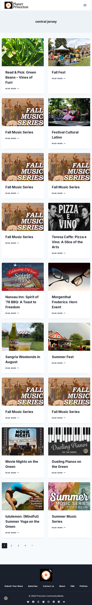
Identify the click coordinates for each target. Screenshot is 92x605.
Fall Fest (58, 72)
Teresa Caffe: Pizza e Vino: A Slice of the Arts (69, 242)
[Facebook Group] (43, 602)
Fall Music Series (19, 132)
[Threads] (38, 602)
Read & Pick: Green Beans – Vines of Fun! (20, 77)
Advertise (33, 586)
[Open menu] (85, 5)
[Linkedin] (53, 602)
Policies (84, 586)
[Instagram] (48, 602)
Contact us (48, 586)
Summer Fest (63, 357)
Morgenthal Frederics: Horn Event (64, 302)
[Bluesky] (28, 602)
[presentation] (23, 52)
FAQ (72, 586)
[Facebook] (33, 602)
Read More (12, 89)
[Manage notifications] (6, 598)
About (62, 586)
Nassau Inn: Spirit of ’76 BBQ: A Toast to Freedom (22, 302)
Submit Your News (13, 586)
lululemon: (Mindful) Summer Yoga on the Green (22, 521)
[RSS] (59, 602)
